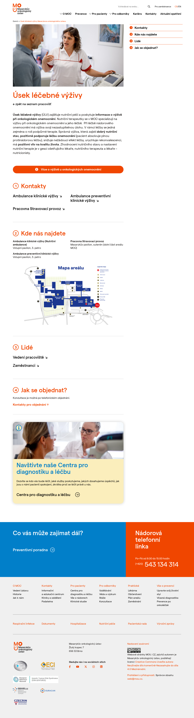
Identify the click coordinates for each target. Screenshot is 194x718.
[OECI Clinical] (47, 665)
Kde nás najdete (146, 34)
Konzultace (105, 601)
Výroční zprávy (165, 623)
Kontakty (151, 13)
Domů (15, 21)
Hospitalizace (78, 623)
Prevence (81, 13)
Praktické (133, 585)
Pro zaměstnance (163, 6)
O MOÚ (66, 13)
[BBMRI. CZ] (20, 690)
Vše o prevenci (165, 585)
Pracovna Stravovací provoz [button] (39, 208)
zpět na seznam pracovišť (33, 104)
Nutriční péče (107, 623)
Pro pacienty (99, 13)
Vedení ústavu (20, 590)
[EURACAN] (47, 690)
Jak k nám (18, 597)
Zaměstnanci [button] (27, 365)
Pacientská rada (137, 623)
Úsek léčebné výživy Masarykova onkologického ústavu (43, 21)
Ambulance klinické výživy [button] (38, 195)
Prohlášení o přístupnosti (140, 675)
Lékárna (132, 590)
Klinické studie (78, 601)
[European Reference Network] (35, 679)
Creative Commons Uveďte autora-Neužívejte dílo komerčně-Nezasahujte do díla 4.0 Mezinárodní (152, 665)
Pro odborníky (120, 13)
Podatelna (47, 601)
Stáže (102, 597)
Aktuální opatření (170, 13)
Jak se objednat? (146, 47)
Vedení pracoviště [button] (31, 357)
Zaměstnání (134, 601)
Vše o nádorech (78, 597)
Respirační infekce (24, 623)
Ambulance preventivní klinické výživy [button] (90, 198)
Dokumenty (48, 623)
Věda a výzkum (107, 594)
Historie (17, 594)
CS (176, 6)
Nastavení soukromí (138, 643)
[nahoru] (187, 709)
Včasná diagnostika (167, 597)
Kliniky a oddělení (51, 597)
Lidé (137, 41)
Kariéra (137, 13)
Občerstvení (135, 594)
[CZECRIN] (20, 702)
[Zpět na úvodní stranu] (32, 8)
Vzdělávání (105, 590)
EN (179, 6)
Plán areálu (134, 597)
